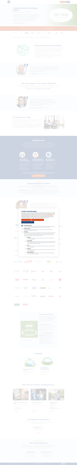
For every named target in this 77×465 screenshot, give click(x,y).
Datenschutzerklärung (49, 214)
